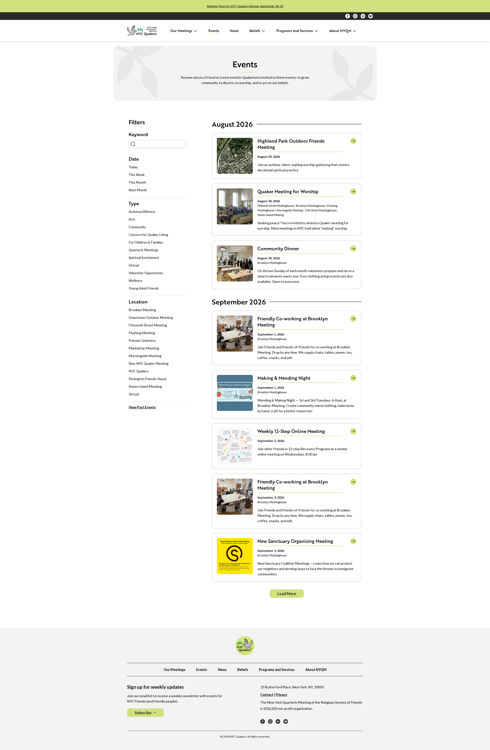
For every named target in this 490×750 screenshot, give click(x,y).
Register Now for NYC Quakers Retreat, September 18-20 (245, 6)
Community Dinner (278, 248)
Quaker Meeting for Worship (287, 191)
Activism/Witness (142, 211)
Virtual (134, 265)
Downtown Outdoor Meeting (151, 317)
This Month (137, 182)
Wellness (135, 280)
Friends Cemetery (142, 340)
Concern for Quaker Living (148, 234)
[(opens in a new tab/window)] (347, 16)
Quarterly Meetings (143, 250)
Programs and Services (295, 30)
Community (137, 227)
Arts (132, 219)
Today (133, 167)
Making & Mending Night (283, 378)
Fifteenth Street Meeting (148, 325)
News (234, 30)
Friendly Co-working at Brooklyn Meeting (292, 321)
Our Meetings (181, 30)
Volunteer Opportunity (146, 273)
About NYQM (340, 30)
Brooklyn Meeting (142, 310)
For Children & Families (146, 242)
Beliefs (255, 30)
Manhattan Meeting (144, 348)
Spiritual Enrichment (144, 257)
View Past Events (142, 407)
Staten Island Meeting (145, 386)
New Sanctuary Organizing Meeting (295, 541)
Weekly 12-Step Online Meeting (291, 431)
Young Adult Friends (144, 288)
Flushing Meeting (142, 333)
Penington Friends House (148, 379)
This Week (137, 175)
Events (213, 30)
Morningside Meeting (145, 356)
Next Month (138, 190)
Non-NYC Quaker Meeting (148, 363)
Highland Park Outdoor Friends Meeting (291, 143)
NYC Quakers (139, 371)
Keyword (138, 134)
